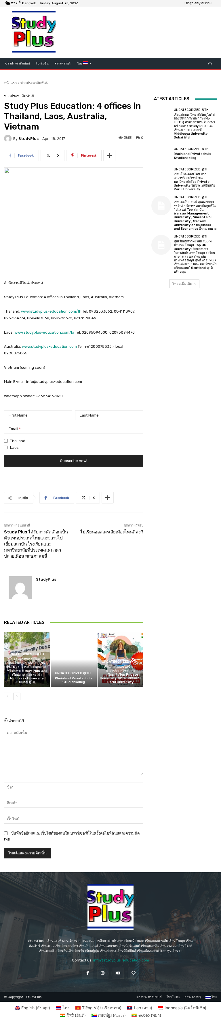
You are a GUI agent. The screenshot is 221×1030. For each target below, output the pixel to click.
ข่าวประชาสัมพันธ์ (34, 82)
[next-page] (16, 696)
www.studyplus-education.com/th (51, 311)
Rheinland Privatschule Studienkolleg (73, 680)
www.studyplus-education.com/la (44, 332)
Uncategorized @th (26, 654)
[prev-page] (7, 696)
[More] (109, 155)
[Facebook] (87, 973)
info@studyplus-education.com (121, 960)
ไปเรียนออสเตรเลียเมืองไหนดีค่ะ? (111, 532)
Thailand (17, 441)
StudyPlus (28, 138)
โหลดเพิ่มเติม (182, 283)
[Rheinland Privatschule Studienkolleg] (73, 659)
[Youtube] (118, 973)
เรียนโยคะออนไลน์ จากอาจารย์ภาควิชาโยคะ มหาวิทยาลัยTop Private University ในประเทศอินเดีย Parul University (120, 674)
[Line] (133, 973)
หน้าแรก (10, 82)
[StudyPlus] (8, 138)
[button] (210, 63)
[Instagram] (102, 973)
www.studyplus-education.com (49, 346)
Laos (14, 447)
